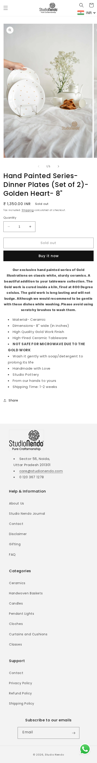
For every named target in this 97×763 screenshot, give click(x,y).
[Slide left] (39, 166)
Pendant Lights (21, 613)
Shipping (28, 210)
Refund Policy (20, 693)
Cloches (16, 624)
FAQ (12, 554)
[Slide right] (58, 166)
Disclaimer (18, 534)
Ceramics (17, 583)
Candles (16, 603)
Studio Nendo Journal (27, 513)
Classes (15, 644)
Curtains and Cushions (28, 634)
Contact (16, 523)
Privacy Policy (20, 683)
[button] (6, 8)
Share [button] (13, 400)
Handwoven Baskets (26, 593)
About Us (16, 503)
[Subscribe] (73, 733)
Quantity (9, 217)
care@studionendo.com (41, 471)
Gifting (15, 544)
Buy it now (49, 256)
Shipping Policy (21, 703)
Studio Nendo (54, 754)
